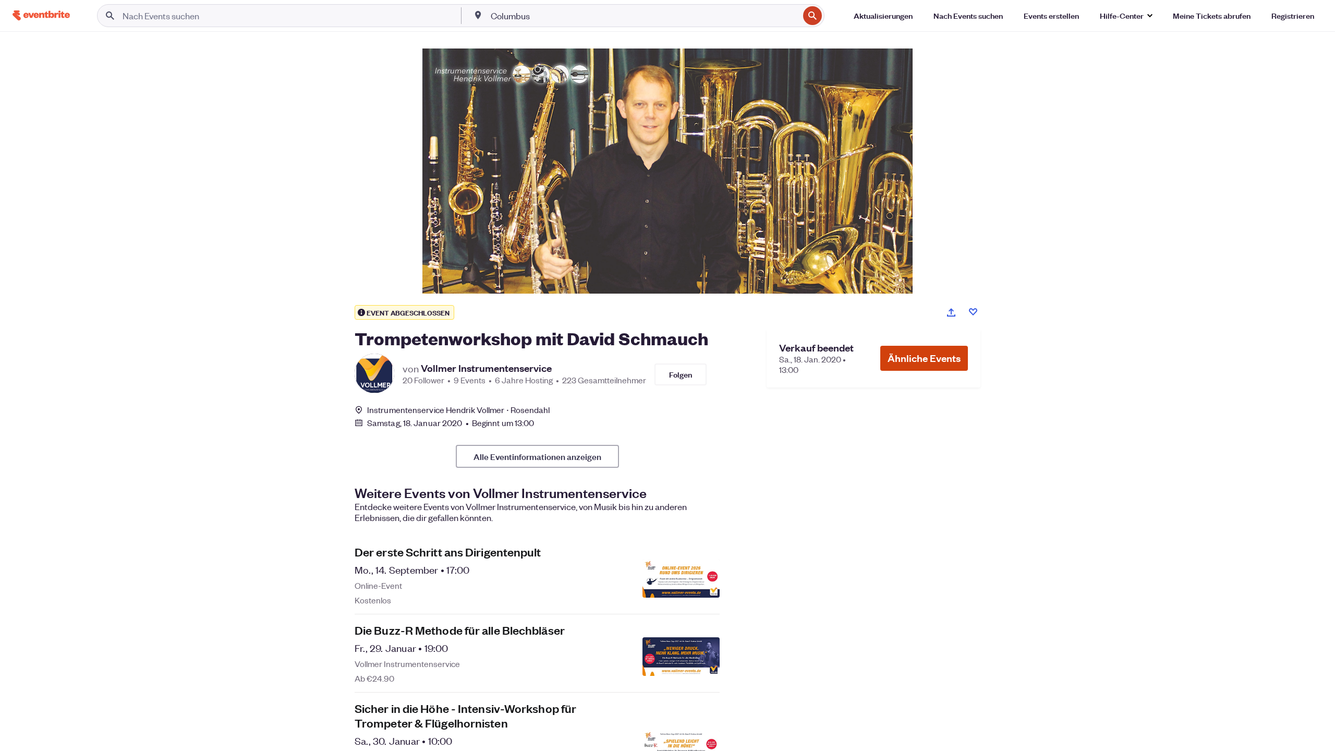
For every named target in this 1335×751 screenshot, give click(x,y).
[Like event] (973, 312)
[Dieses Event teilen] (951, 312)
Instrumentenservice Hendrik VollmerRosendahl (458, 409)
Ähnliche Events (924, 358)
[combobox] (644, 16)
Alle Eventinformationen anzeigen (537, 456)
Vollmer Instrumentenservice (486, 368)
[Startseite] (41, 15)
